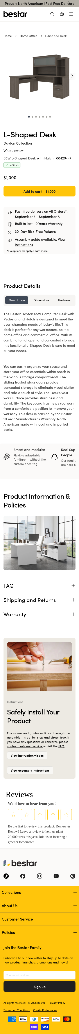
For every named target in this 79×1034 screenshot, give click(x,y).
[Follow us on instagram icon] (39, 876)
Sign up (40, 986)
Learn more (40, 251)
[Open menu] (71, 14)
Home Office (28, 36)
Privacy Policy (57, 1002)
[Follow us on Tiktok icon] (6, 876)
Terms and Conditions (17, 1010)
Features (64, 300)
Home (8, 36)
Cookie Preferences (45, 1010)
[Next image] (72, 76)
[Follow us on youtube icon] (56, 876)
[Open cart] (61, 14)
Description (17, 300)
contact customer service (25, 746)
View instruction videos (27, 755)
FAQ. (61, 746)
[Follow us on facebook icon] (22, 876)
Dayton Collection (18, 143)
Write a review (14, 150)
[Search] (52, 14)
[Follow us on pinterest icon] (72, 876)
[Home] (15, 14)
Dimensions (41, 300)
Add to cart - (39, 191)
